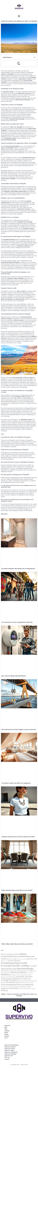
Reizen (3, 994)
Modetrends (12, 977)
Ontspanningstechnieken (10, 979)
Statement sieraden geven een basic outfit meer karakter (18, 836)
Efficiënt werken (4, 960)
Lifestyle (6, 1031)
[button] (19, 16)
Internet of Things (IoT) (29, 970)
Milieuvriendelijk (29, 972)
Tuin (5, 1029)
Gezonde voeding (20, 965)
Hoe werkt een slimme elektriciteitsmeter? (13, 676)
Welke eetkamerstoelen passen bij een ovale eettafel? (17, 890)
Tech (5, 1038)
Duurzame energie (11, 959)
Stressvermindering (25, 984)
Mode (6, 1032)
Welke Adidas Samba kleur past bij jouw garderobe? (17, 944)
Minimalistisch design (26, 975)
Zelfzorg (4, 990)
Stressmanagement (9, 984)
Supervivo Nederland (10, 1052)
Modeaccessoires (4, 977)
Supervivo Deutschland (11, 1045)
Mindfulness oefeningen (16, 974)
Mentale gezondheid (18, 972)
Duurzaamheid (19, 956)
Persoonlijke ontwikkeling (9, 981)
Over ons (7, 1057)
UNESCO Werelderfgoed (24, 988)
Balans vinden (5, 954)
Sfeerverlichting (10, 982)
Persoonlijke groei (25, 979)
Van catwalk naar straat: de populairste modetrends (17, 622)
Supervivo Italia (9, 1050)
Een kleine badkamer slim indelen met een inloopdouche (18, 568)
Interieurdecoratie (8, 969)
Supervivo (7, 1025)
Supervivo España (9, 1047)
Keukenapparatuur (5, 972)
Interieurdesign (25, 968)
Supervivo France (9, 1048)
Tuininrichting (13, 988)
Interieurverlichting (17, 970)
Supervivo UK (8, 1055)
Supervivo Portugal (10, 1054)
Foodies (6, 1036)
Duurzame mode (31, 959)
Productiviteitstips (22, 980)
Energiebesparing (9, 963)
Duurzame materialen (21, 958)
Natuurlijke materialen (24, 977)
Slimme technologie (29, 982)
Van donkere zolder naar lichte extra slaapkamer (16, 783)
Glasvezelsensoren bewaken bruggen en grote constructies (18, 729)
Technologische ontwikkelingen (19, 986)
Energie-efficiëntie (14, 961)
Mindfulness (6, 975)
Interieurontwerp (6, 970)
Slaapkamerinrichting (20, 982)
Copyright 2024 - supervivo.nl (19, 1064)
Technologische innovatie (6, 986)
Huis (5, 1027)
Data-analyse (14, 954)
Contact (6, 1059)
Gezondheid (33, 966)
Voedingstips (33, 988)
